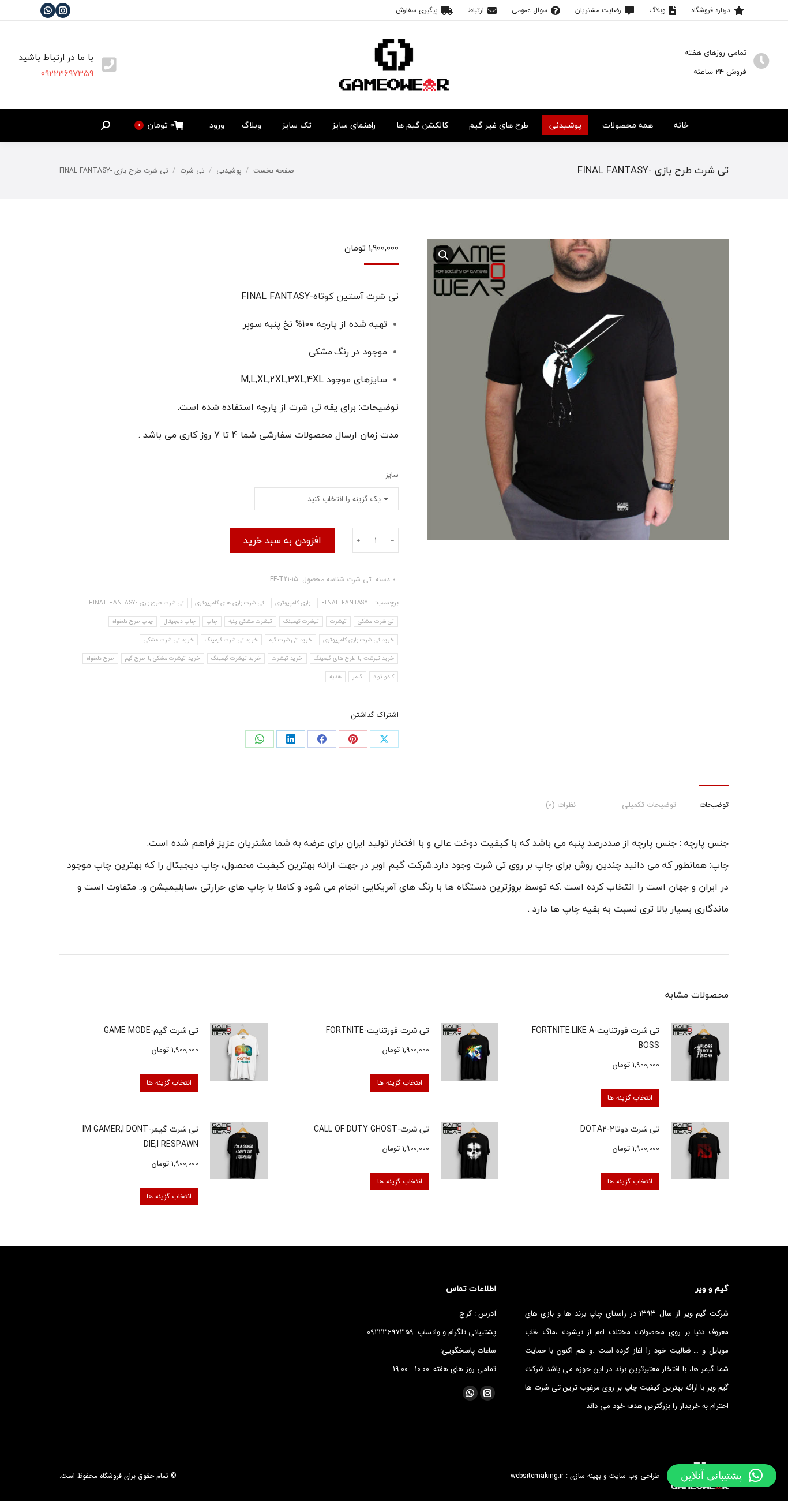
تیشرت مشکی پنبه (250, 621)
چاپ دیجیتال (180, 621)
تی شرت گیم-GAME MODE (151, 1030)
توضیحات (714, 805)
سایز (392, 475)
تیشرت (338, 621)
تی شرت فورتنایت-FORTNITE (377, 1030)
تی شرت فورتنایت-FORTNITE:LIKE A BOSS (595, 1037)
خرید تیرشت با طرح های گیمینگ (354, 658)
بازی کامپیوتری (292, 603)
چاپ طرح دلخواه (132, 621)
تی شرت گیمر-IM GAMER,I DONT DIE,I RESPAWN (140, 1136)
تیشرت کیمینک (301, 621)
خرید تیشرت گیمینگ (236, 658)
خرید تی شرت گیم (290, 640)
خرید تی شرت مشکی (169, 640)
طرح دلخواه (100, 658)
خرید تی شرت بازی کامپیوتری (358, 640)
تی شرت (359, 579)
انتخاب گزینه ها (629, 1097)
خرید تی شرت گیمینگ (231, 640)
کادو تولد (383, 677)
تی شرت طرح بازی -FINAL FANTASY (136, 603)
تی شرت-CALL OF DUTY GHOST (371, 1129)
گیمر (357, 677)
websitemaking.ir (537, 1475)
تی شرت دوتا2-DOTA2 (619, 1129)
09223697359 (67, 73)
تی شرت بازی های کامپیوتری (229, 603)
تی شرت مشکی (376, 621)
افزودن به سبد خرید (282, 540)
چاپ (212, 621)
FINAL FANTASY (344, 603)
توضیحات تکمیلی (649, 805)
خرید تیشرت (287, 658)
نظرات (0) (561, 805)
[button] (721, 1475)
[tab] (714, 800)
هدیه (335, 677)
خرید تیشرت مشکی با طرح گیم (162, 658)
